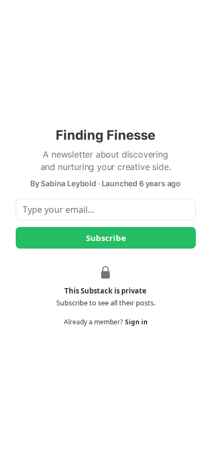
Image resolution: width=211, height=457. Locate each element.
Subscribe (105, 237)
